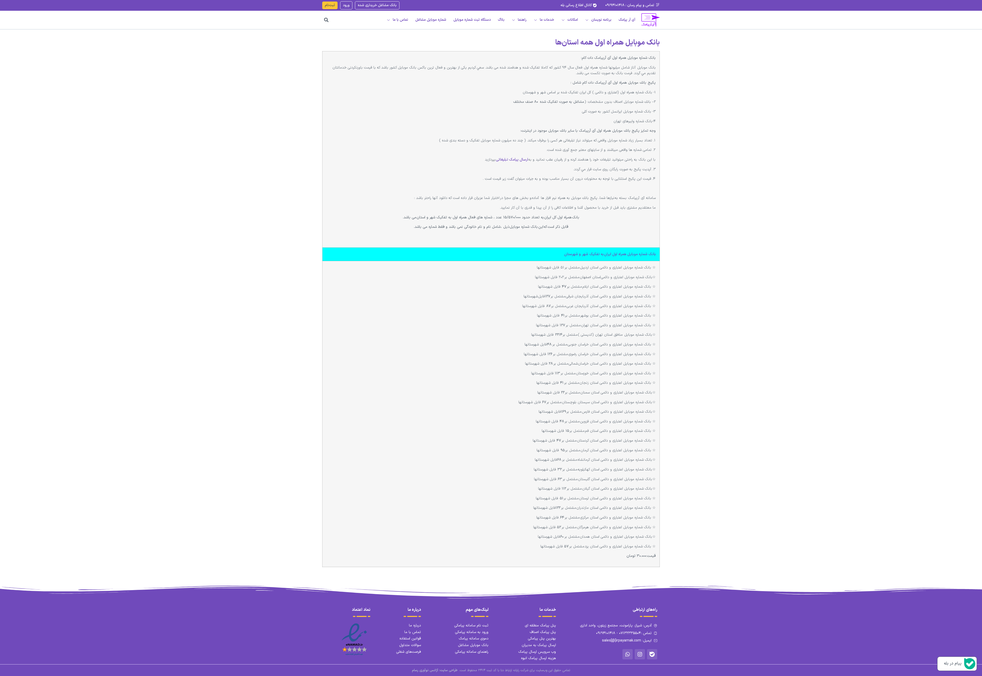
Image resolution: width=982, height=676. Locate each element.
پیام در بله (953, 663)
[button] (326, 20)
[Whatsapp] (627, 654)
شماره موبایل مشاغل (430, 19)
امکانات (572, 19)
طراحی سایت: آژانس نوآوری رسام (434, 670)
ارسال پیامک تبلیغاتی (512, 159)
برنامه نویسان (601, 19)
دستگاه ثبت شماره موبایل (472, 19)
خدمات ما (547, 19)
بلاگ (501, 19)
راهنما (522, 19)
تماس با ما (400, 19)
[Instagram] (640, 654)
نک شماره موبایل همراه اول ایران (608, 254)
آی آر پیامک (627, 19)
